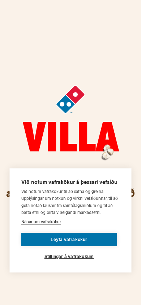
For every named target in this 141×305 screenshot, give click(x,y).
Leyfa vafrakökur (69, 239)
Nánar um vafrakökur (41, 221)
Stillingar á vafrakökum (69, 256)
